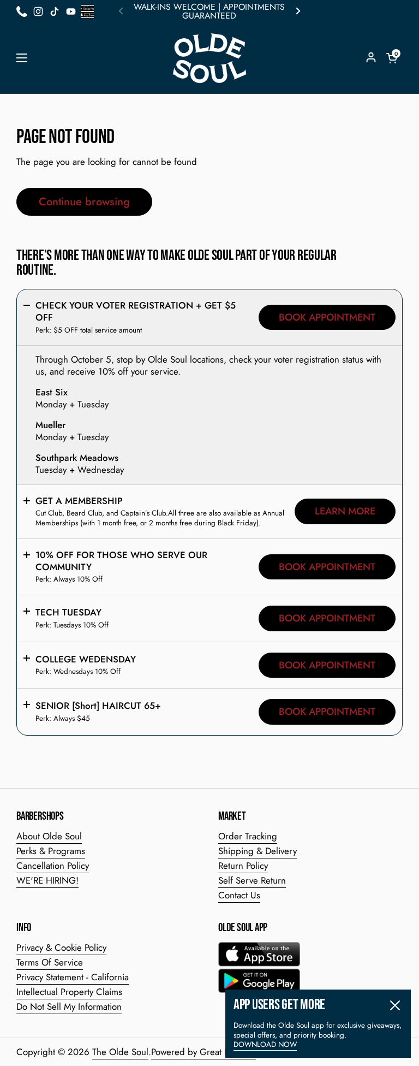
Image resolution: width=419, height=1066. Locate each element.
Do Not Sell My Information (69, 1006)
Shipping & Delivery (257, 850)
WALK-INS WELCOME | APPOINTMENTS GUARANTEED (209, 11)
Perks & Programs (50, 850)
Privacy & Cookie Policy (61, 947)
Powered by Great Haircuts (203, 1051)
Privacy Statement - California (72, 977)
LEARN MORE (345, 511)
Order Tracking (247, 836)
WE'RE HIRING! (47, 880)
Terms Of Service (49, 962)
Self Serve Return (252, 880)
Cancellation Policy (52, 865)
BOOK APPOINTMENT (327, 317)
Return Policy (243, 865)
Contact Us (239, 895)
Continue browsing (84, 201)
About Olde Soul (49, 836)
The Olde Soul (120, 1051)
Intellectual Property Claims (69, 991)
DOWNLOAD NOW (265, 1044)
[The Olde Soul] (209, 58)
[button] (392, 58)
